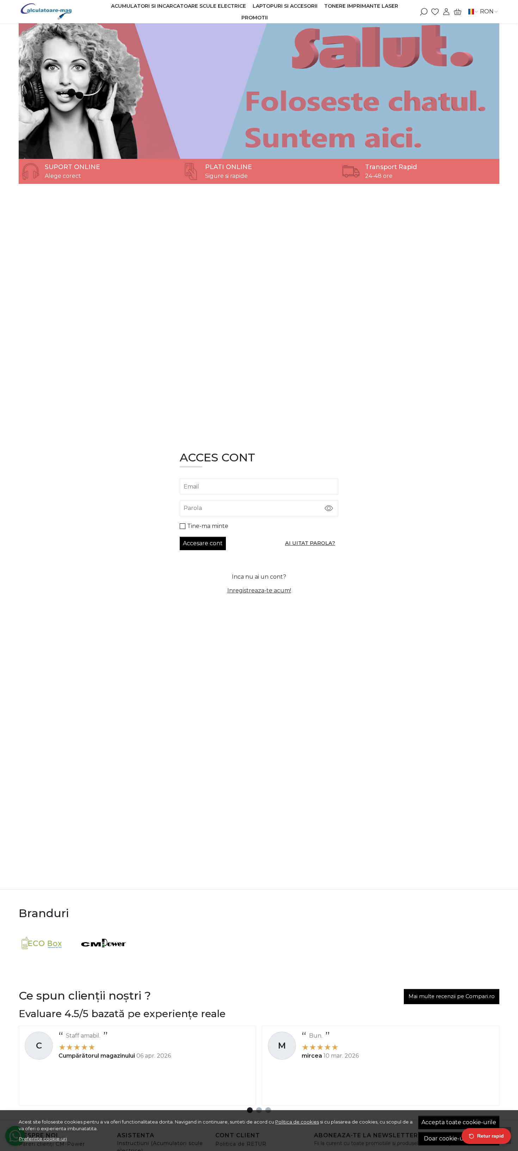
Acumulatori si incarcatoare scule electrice (178, 6)
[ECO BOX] (41, 956)
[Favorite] (435, 11)
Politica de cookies (297, 1122)
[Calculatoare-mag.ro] (60, 11)
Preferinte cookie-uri (43, 1138)
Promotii (254, 17)
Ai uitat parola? (310, 543)
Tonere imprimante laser (361, 6)
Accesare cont (203, 543)
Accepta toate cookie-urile (458, 1122)
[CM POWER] (104, 956)
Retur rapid (490, 1136)
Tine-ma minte (207, 526)
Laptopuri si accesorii (285, 6)
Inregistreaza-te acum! (259, 590)
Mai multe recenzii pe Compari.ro (451, 996)
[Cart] (457, 11)
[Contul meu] (446, 11)
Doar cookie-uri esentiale (459, 1138)
